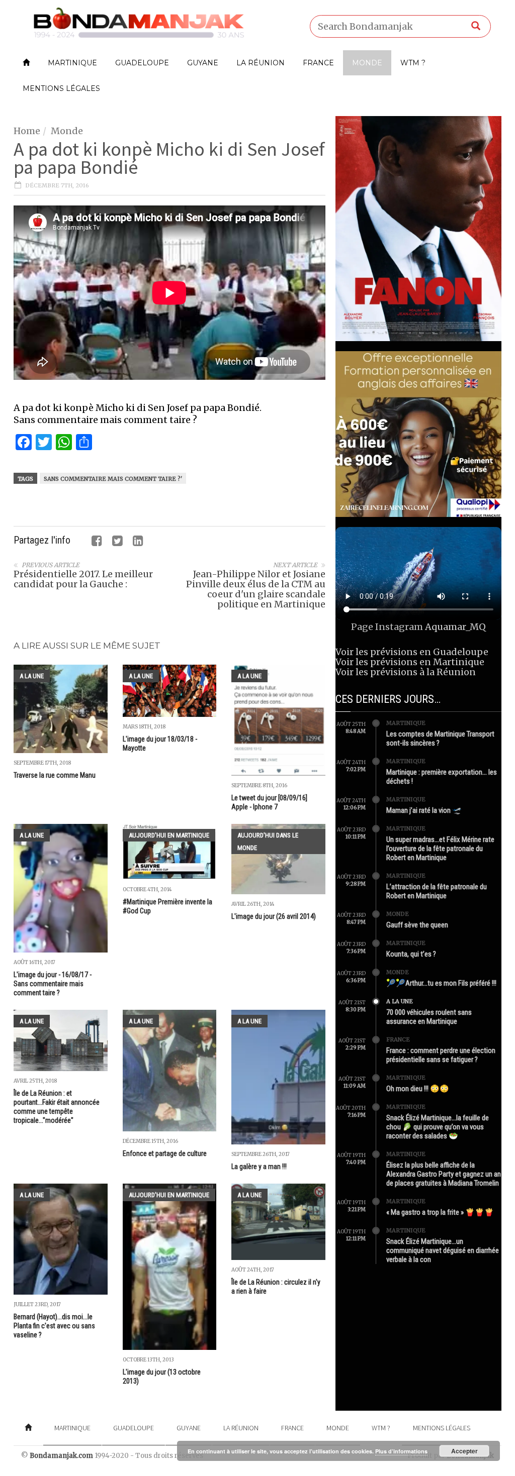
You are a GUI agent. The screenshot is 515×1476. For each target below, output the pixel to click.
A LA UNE (32, 676)
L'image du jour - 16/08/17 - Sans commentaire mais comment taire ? (53, 984)
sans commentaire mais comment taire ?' (113, 478)
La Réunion (260, 62)
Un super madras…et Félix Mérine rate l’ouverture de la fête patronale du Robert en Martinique (440, 848)
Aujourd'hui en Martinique (169, 835)
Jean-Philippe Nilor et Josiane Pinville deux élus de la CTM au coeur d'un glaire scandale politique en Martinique (255, 589)
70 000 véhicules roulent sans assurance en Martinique (429, 1017)
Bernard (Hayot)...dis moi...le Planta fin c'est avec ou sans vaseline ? (54, 1326)
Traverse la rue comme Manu (55, 775)
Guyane (202, 62)
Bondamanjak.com (61, 1455)
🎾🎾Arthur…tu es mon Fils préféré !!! (441, 983)
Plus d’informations (401, 1451)
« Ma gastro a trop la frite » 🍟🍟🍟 (440, 1212)
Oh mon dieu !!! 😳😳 (417, 1088)
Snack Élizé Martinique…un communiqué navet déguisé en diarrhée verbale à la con (442, 1250)
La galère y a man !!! (259, 1167)
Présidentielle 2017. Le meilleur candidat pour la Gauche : (83, 579)
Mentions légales (61, 88)
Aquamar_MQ (455, 626)
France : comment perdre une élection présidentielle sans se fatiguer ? (440, 1055)
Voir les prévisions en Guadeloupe (411, 652)
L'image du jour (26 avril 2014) (273, 916)
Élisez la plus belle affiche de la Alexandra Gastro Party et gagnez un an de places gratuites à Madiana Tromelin (443, 1174)
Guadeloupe (142, 62)
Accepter (464, 1450)
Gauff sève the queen (417, 924)
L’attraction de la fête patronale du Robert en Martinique (436, 891)
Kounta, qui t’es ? (411, 954)
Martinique (72, 62)
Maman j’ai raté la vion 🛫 (424, 810)
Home (27, 131)
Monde (367, 62)
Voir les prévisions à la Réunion (405, 672)
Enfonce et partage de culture (165, 1153)
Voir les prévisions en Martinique (409, 662)
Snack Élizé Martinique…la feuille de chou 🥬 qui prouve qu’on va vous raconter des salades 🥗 (437, 1126)
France (318, 62)
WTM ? (412, 62)
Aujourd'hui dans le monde (267, 841)
